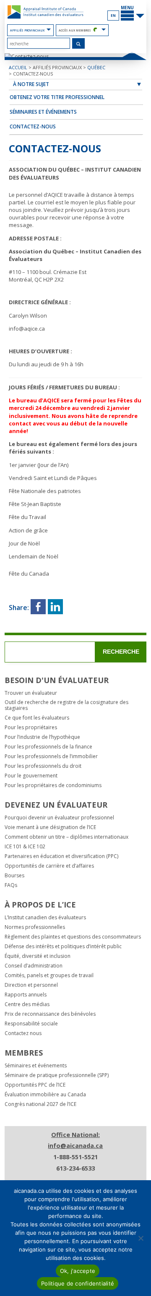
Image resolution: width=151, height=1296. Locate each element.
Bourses (14, 876)
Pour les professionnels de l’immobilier (51, 756)
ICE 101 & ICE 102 (25, 847)
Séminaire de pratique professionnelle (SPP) (57, 1075)
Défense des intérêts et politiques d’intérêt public (63, 946)
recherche (121, 651)
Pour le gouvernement (31, 776)
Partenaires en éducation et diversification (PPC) (61, 856)
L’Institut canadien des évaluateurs (45, 917)
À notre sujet (31, 84)
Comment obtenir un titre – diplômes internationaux (66, 837)
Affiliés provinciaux (27, 30)
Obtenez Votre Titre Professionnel (57, 97)
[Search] (78, 43)
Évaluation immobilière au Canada (45, 1095)
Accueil (18, 67)
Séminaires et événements (43, 111)
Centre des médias (27, 1004)
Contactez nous (23, 1033)
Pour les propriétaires (31, 727)
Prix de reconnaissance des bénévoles (50, 1014)
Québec (96, 67)
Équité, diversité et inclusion (37, 956)
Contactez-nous (33, 73)
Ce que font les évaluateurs (37, 718)
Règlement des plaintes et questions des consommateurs (73, 937)
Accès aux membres (75, 30)
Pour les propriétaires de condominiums (53, 785)
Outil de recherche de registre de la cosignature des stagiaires (66, 705)
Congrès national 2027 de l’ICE (40, 1104)
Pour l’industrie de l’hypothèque (42, 737)
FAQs (11, 885)
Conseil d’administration (33, 966)
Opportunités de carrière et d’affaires (49, 866)
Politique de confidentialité (77, 1283)
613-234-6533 (75, 1168)
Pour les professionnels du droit (43, 766)
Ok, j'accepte (77, 1270)
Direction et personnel (31, 985)
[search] (38, 43)
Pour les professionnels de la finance (48, 747)
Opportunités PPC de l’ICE (35, 1085)
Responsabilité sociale (31, 1024)
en (113, 15)
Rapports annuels (26, 995)
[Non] (140, 1238)
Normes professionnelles (35, 927)
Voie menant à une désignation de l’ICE (50, 827)
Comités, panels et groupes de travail (49, 975)
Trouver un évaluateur (31, 693)
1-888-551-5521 (75, 1157)
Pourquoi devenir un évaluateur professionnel (59, 818)
